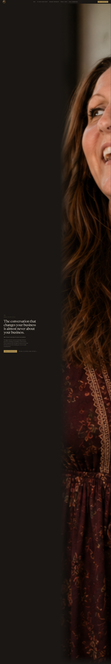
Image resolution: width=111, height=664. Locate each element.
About (34, 1)
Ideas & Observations (73, 1)
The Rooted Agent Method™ (42, 1)
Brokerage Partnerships (54, 1)
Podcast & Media (64, 1)
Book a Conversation (103, 1)
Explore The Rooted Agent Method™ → (28, 351)
